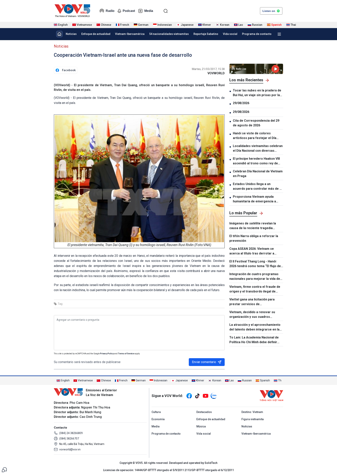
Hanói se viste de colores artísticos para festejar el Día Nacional (254, 135)
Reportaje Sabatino (205, 33)
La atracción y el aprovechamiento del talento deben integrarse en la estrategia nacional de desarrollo (254, 327)
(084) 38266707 (69, 438)
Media (148, 10)
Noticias (71, 33)
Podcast (129, 10)
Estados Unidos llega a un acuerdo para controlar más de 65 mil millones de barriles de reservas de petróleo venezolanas (258, 186)
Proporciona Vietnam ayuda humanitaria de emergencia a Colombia (254, 199)
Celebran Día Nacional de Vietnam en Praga (258, 173)
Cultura (156, 412)
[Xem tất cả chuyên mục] (279, 34)
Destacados (204, 412)
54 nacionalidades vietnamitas (169, 33)
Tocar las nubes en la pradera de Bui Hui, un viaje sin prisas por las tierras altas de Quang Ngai (257, 93)
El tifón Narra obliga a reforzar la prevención (253, 238)
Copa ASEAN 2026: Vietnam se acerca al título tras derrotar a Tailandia (251, 251)
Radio (110, 10)
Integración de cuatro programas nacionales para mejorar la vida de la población (254, 276)
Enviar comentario (204, 362)
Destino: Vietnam (252, 412)
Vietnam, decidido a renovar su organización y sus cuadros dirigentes (252, 314)
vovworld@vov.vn (70, 449)
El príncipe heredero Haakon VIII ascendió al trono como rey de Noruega (256, 161)
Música (201, 426)
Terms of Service (126, 354)
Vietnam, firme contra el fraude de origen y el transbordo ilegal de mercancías (254, 289)
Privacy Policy (107, 354)
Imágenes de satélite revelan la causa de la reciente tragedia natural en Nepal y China (252, 225)
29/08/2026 (241, 103)
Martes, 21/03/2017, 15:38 (208, 69)
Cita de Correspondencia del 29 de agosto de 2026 (256, 123)
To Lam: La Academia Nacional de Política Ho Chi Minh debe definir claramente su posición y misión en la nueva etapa (255, 340)
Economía (158, 419)
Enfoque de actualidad (95, 33)
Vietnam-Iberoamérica (130, 33)
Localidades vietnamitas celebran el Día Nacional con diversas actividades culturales (258, 148)
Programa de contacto (256, 33)
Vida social (230, 33)
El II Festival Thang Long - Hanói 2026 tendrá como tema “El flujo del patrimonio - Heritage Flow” (255, 264)
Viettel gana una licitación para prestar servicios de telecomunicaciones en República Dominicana (254, 302)
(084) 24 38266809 (71, 433)
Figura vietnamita (252, 419)
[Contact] (4, 469)
